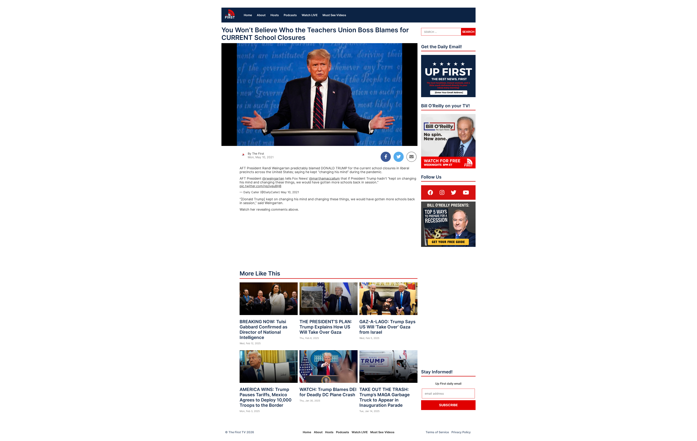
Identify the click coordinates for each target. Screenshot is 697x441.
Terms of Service (437, 432)
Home (248, 15)
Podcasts (290, 15)
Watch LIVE (310, 15)
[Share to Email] (411, 157)
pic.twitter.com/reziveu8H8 (260, 186)
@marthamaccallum (324, 178)
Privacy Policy (461, 432)
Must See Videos (334, 15)
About (261, 15)
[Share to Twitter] (399, 157)
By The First (256, 153)
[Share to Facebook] (386, 157)
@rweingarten (273, 178)
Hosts (274, 15)
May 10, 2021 (290, 192)
